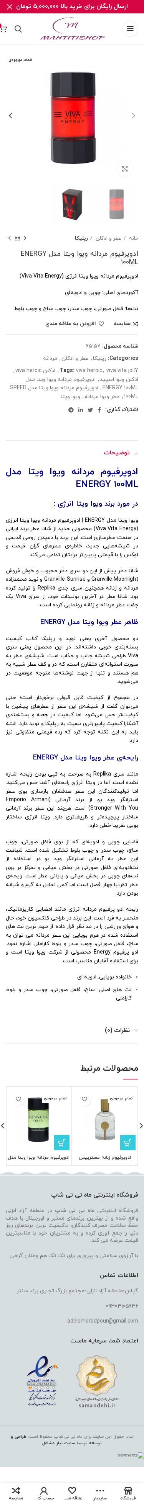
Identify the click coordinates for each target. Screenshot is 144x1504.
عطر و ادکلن (107, 238)
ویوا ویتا (70, 396)
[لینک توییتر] (90, 410)
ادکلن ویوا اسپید (119, 379)
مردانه (50, 358)
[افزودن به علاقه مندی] (84, 1099)
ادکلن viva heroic (35, 370)
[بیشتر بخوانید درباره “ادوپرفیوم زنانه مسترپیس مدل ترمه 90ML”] (128, 1142)
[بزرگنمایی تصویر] (124, 168)
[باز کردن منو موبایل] (130, 28)
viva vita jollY (122, 370)
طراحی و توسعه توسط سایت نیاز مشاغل (56, 1440)
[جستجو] (18, 28)
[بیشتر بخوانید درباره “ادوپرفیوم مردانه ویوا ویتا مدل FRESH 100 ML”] (62, 1142)
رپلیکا (81, 238)
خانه (132, 238)
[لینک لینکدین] (80, 410)
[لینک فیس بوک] (99, 410)
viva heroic (89, 370)
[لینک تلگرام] (71, 410)
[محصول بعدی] (9, 238)
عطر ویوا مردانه (102, 396)
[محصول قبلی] (25, 238)
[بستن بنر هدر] (9, 6)
